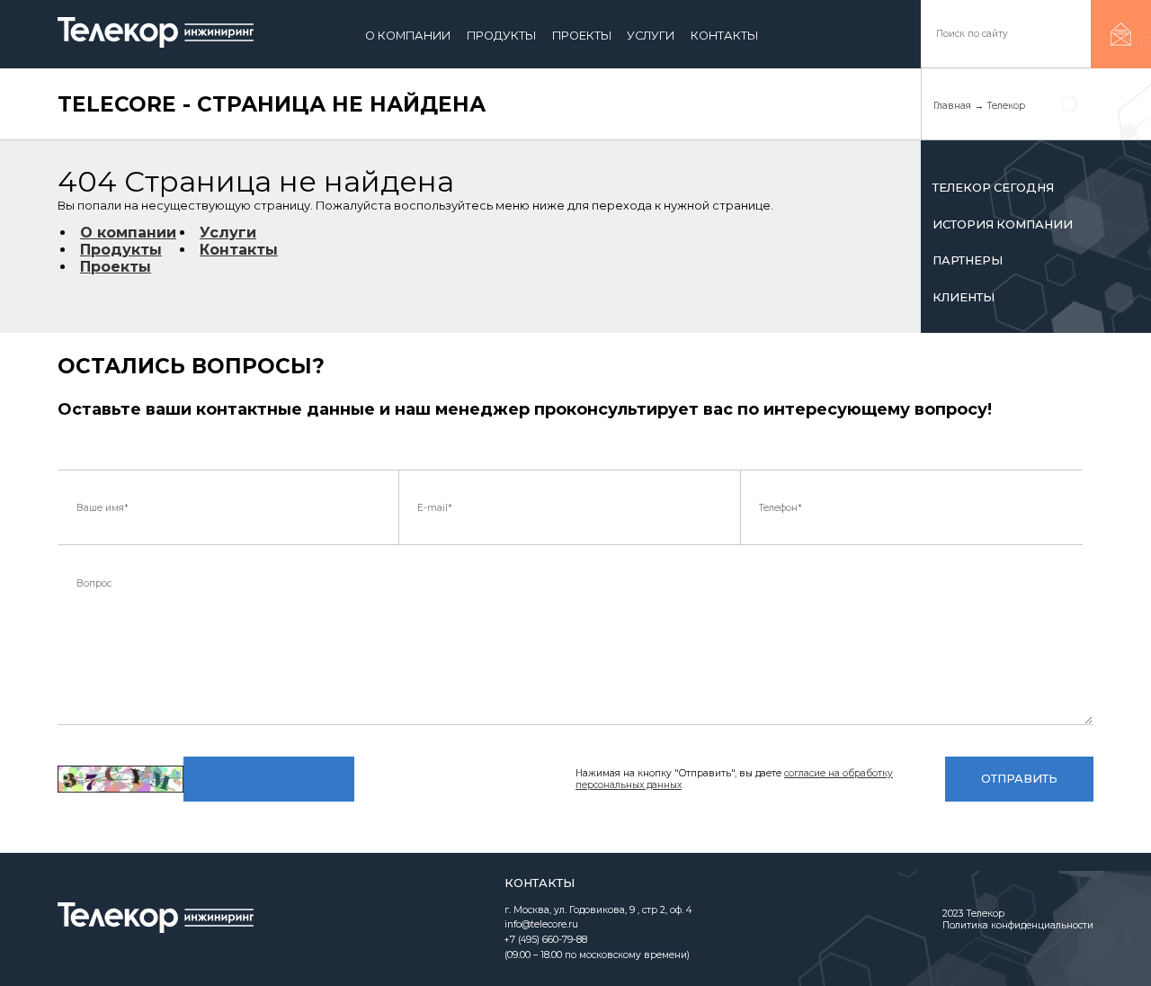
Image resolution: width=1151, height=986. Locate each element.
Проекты (581, 35)
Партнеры (967, 260)
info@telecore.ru (541, 924)
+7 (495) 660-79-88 (545, 940)
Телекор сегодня (993, 187)
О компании (408, 35)
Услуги (650, 35)
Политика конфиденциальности (1017, 925)
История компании (1002, 224)
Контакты (724, 35)
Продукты (501, 35)
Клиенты (963, 297)
